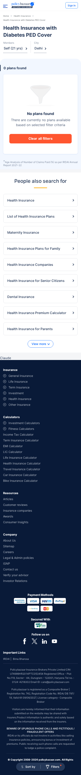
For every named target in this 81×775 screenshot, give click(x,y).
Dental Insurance (20, 297)
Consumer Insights (15, 522)
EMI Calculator (13, 446)
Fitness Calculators (21, 428)
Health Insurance (22, 16)
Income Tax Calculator (18, 434)
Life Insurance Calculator (20, 457)
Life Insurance (18, 381)
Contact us (10, 569)
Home (6, 16)
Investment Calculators (24, 423)
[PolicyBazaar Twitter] (34, 641)
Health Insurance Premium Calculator (36, 313)
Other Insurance (19, 404)
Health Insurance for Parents (30, 329)
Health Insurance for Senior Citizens (36, 281)
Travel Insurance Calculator (21, 469)
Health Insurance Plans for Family (33, 248)
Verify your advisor (15, 575)
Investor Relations (15, 581)
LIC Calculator (12, 452)
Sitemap (8, 546)
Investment (16, 393)
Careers (8, 552)
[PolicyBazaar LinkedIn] (44, 641)
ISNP (6, 563)
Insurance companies (17, 510)
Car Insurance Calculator (20, 475)
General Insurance (21, 376)
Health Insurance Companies (30, 265)
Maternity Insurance (23, 232)
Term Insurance (19, 387)
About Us (9, 540)
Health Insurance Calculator (21, 463)
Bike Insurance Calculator (20, 480)
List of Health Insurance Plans (31, 216)
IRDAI (6, 658)
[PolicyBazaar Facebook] (24, 641)
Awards (8, 516)
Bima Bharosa (21, 658)
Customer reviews (15, 505)
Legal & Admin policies (18, 557)
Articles (8, 499)
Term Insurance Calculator (21, 440)
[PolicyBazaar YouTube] (54, 641)
